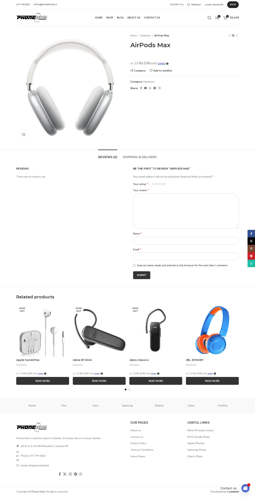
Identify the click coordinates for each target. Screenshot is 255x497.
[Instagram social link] (70, 474)
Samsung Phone (196, 449)
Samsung (127, 405)
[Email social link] (145, 88)
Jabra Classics (139, 360)
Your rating (140, 183)
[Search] (209, 17)
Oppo (191, 405)
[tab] (107, 155)
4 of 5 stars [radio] (161, 184)
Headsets (145, 35)
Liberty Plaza (194, 456)
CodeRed (233, 491)
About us (135, 430)
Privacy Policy (138, 443)
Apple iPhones (195, 443)
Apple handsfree (27, 360)
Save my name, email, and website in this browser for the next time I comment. (182, 265)
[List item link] (70, 456)
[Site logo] (31, 17)
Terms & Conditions (142, 449)
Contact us (136, 436)
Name (137, 233)
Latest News (137, 456)
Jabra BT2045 (82, 360)
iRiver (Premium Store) (200, 430)
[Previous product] (229, 36)
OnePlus (223, 405)
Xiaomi (32, 405)
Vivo (63, 405)
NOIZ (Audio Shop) (198, 436)
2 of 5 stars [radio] (156, 184)
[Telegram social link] (154, 88)
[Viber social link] (159, 88)
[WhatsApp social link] (150, 88)
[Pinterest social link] (75, 474)
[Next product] (237, 36)
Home (133, 35)
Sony (96, 405)
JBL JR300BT (195, 360)
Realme (159, 405)
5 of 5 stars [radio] (164, 184)
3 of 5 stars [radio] (158, 184)
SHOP (233, 4)
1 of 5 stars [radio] (153, 184)
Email (137, 249)
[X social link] (65, 474)
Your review (141, 190)
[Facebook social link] (141, 88)
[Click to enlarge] (23, 134)
